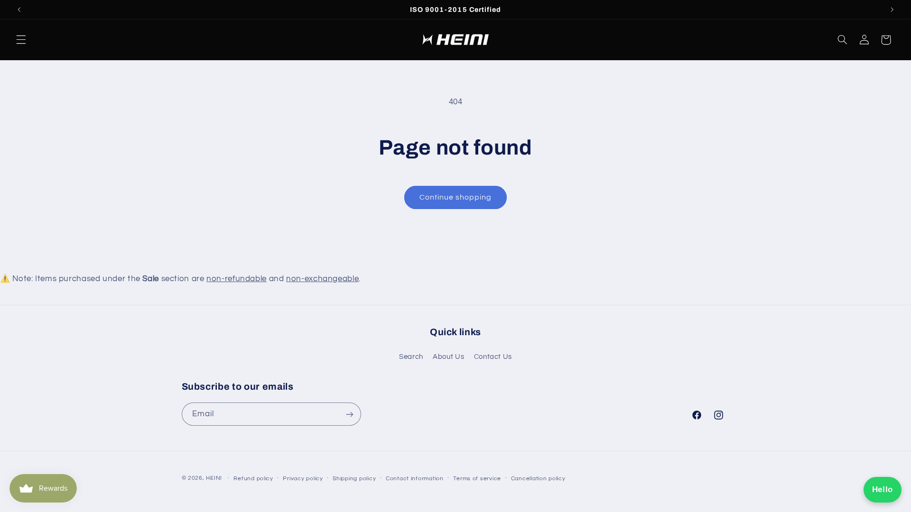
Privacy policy (303, 478)
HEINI (214, 478)
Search (411, 356)
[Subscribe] (349, 414)
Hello (882, 489)
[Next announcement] (892, 9)
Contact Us (493, 356)
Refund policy (253, 478)
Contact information (415, 478)
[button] (21, 40)
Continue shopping (455, 197)
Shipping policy (354, 478)
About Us (448, 356)
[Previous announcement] (19, 9)
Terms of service (477, 478)
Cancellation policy (538, 478)
